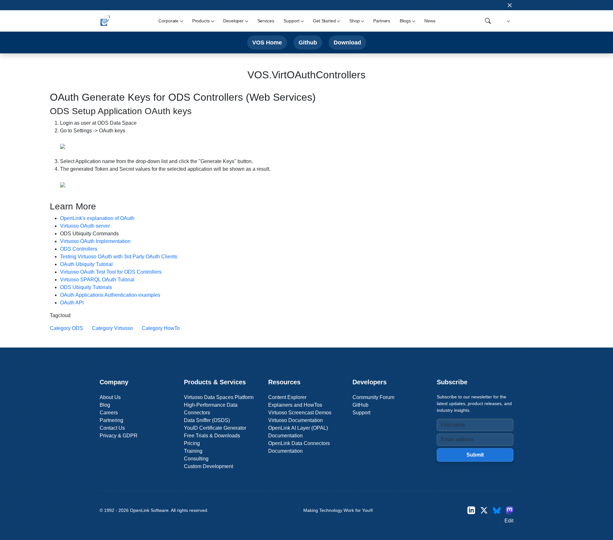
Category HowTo (161, 328)
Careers (109, 412)
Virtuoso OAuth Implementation (95, 241)
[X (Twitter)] (484, 510)
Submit (475, 455)
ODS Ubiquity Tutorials (86, 287)
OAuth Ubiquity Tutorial (86, 264)
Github (308, 42)
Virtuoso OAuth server (85, 226)
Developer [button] (233, 20)
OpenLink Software (149, 510)
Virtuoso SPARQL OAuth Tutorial (97, 279)
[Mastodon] (509, 510)
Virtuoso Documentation (295, 420)
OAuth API (72, 302)
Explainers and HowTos (295, 405)
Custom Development (208, 466)
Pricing (192, 443)
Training (193, 451)
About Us (110, 397)
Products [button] (201, 20)
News (429, 20)
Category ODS (66, 328)
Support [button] (291, 20)
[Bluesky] (497, 510)
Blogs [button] (405, 20)
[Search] (488, 21)
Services (265, 20)
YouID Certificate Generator (215, 428)
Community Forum (373, 397)
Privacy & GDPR (119, 435)
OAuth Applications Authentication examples (110, 295)
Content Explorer (287, 397)
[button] (507, 21)
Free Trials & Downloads (212, 435)
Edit (508, 520)
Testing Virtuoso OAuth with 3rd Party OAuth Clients (118, 256)
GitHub (360, 405)
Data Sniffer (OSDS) (207, 420)
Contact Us (112, 428)
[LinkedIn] (471, 510)
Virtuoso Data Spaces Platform (219, 397)
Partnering (111, 420)
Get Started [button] (324, 20)
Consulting (196, 458)
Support (361, 412)
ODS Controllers (78, 249)
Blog (105, 405)
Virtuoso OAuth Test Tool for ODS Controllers (111, 272)
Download (347, 42)
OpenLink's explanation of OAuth (97, 218)
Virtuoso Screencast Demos (299, 412)
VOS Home (267, 42)
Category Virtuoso (112, 328)
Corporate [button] (168, 20)
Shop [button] (354, 20)
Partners (381, 20)
